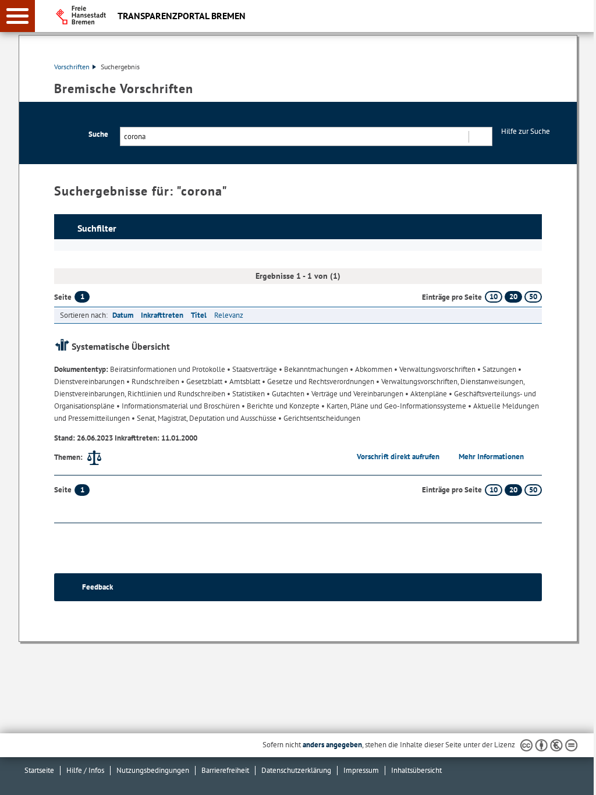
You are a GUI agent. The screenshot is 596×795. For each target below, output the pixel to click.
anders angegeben (332, 745)
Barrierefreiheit (225, 770)
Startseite (39, 770)
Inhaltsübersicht (416, 770)
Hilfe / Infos (85, 770)
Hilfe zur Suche (525, 131)
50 (533, 296)
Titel (199, 315)
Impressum (361, 770)
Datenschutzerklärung (296, 770)
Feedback (97, 587)
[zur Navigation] (17, 16)
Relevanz (228, 315)
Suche (98, 134)
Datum (122, 315)
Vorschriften (72, 66)
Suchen (480, 136)
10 (493, 296)
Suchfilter (96, 228)
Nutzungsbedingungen (152, 770)
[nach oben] (578, 777)
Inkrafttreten (162, 315)
